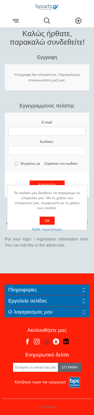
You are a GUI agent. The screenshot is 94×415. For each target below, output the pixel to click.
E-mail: (47, 122)
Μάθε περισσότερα (47, 229)
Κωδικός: (47, 142)
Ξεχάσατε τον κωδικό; (61, 163)
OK (47, 221)
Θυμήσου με (30, 163)
